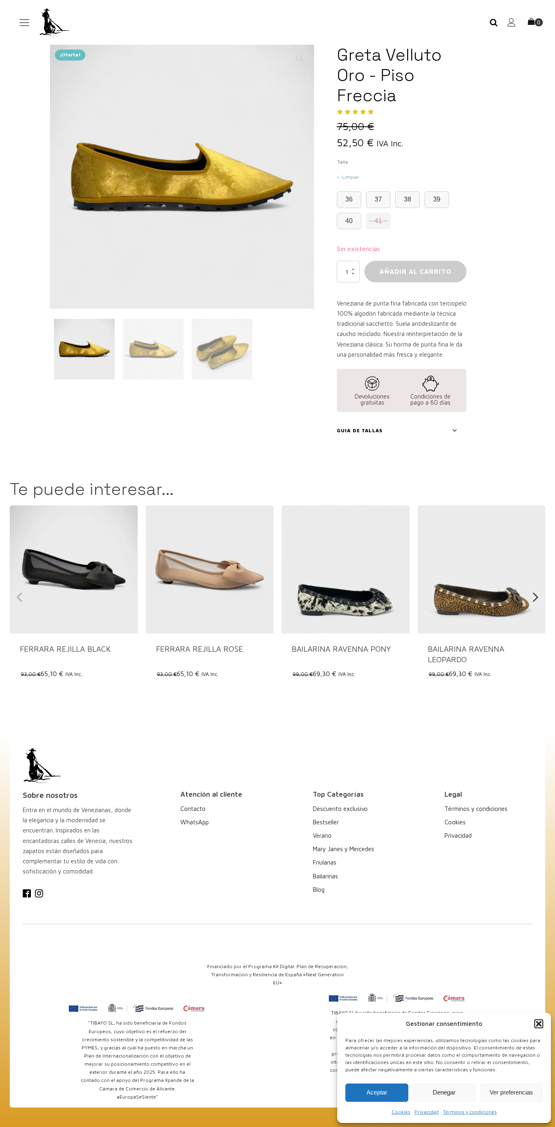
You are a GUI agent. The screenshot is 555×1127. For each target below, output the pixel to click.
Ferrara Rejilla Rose (199, 648)
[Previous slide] (19, 597)
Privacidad (426, 1112)
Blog (319, 889)
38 (407, 199)
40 (349, 220)
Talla (342, 162)
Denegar (444, 1092)
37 (378, 199)
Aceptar (376, 1092)
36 (349, 199)
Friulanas (324, 862)
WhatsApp (194, 822)
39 (436, 199)
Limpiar (350, 177)
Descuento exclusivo (340, 808)
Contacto (193, 808)
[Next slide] (535, 597)
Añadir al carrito (415, 271)
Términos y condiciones (470, 1112)
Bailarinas (325, 876)
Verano (322, 835)
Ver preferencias (511, 1092)
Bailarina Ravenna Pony (341, 648)
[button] (539, 1024)
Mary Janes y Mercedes (343, 848)
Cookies (401, 1112)
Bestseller (326, 822)
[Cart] (535, 22)
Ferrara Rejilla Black (65, 648)
